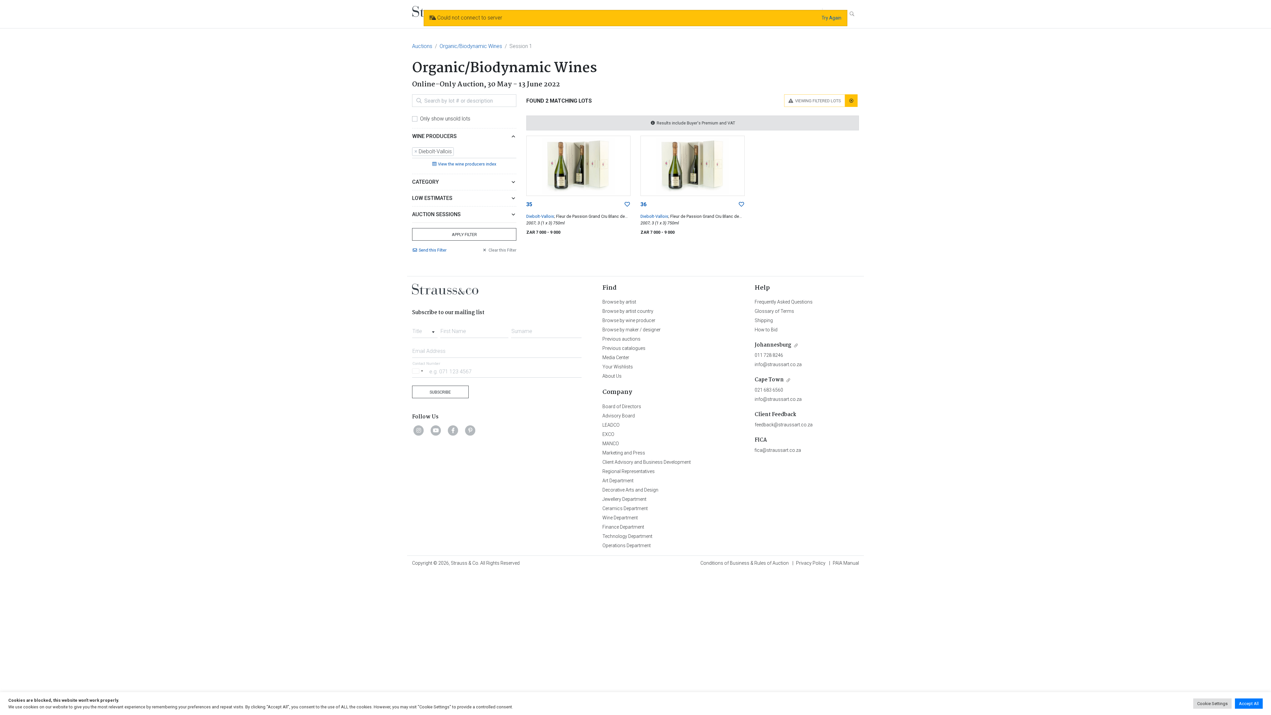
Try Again (831, 18)
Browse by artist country (627, 311)
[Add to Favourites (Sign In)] (627, 204)
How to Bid (766, 329)
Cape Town (769, 380)
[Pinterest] (470, 430)
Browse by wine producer (628, 320)
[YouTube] (436, 430)
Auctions (422, 46)
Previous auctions (621, 339)
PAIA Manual (846, 563)
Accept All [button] (1249, 703)
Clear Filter (502, 250)
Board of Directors (621, 406)
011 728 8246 (769, 355)
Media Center (615, 357)
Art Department (618, 480)
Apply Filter (464, 234)
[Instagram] (418, 430)
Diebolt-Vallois (540, 216)
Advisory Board (618, 415)
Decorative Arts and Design (630, 490)
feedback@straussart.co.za (784, 424)
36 (643, 204)
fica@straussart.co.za (778, 450)
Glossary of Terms (774, 311)
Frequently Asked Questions (784, 302)
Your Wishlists (617, 366)
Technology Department (627, 536)
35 (529, 204)
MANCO (610, 443)
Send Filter (433, 250)
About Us (612, 376)
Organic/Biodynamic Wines (471, 46)
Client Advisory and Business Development (646, 462)
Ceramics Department (625, 508)
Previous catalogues (623, 348)
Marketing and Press (623, 452)
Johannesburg (773, 345)
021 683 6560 (769, 390)
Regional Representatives (628, 471)
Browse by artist (619, 302)
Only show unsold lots (445, 119)
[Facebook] (453, 430)
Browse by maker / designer (631, 329)
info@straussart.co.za (778, 364)
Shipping (764, 320)
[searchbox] (457, 152)
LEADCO (611, 425)
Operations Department (626, 545)
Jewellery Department (624, 499)
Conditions (744, 563)
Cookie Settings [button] (1212, 703)
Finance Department (623, 527)
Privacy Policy (810, 563)
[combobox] (464, 152)
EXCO (608, 434)
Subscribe (440, 392)
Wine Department (620, 517)
